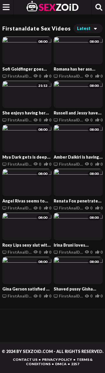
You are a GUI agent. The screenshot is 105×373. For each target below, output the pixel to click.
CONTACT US (25, 359)
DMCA (60, 364)
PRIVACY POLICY (57, 359)
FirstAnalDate (20, 76)
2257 (75, 364)
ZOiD (59, 7)
